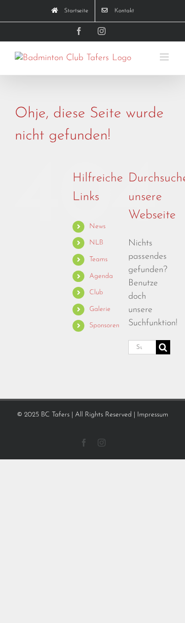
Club (96, 292)
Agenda (101, 276)
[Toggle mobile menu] (165, 57)
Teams (98, 259)
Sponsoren (104, 325)
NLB (96, 242)
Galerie (100, 309)
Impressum (152, 414)
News (97, 226)
